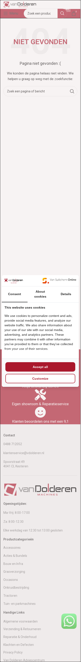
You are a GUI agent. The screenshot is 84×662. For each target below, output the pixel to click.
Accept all (40, 367)
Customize (40, 378)
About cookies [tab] (40, 294)
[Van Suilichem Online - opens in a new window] (59, 280)
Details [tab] (66, 294)
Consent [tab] (14, 294)
